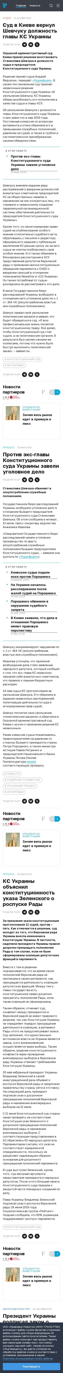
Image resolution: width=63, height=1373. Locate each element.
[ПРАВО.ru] (5, 5)
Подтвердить (31, 1366)
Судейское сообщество (23, 780)
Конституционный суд (23, 359)
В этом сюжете (16, 151)
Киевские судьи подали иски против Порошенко (30, 574)
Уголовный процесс (21, 786)
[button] (24, 44)
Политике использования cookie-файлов (27, 1358)
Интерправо (15, 365)
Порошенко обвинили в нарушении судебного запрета (29, 605)
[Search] (51, 5)
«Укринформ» (42, 80)
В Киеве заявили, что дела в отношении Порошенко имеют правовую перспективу (34, 624)
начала (31, 761)
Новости (13, 773)
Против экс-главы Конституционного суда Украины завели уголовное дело (33, 162)
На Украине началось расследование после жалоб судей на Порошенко (33, 589)
